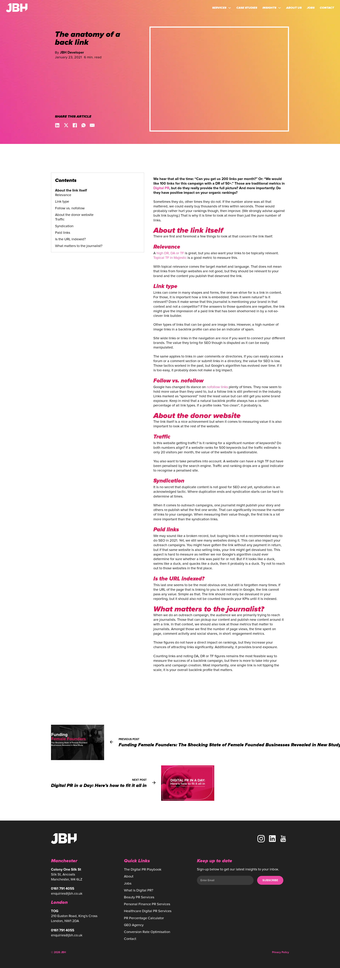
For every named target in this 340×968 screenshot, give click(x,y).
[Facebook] (74, 125)
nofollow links (217, 387)
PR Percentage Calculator (144, 918)
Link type (62, 201)
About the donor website (74, 215)
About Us (294, 8)
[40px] (272, 838)
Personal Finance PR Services (147, 904)
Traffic (59, 219)
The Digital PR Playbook (142, 869)
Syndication (64, 226)
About (128, 876)
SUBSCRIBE (270, 880)
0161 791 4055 (62, 888)
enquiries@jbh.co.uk (66, 893)
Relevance (63, 195)
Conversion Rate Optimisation (147, 932)
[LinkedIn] (57, 125)
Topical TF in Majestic (170, 257)
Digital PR (161, 188)
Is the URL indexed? (70, 239)
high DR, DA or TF (170, 253)
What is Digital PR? (138, 890)
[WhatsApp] (83, 125)
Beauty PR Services (139, 897)
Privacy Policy (280, 952)
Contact (327, 8)
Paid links (62, 232)
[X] (66, 125)
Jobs (310, 8)
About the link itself (71, 190)
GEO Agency (134, 925)
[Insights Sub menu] (279, 7)
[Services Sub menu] (229, 7)
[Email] (92, 125)
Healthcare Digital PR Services (147, 911)
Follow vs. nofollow (70, 208)
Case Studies (246, 8)
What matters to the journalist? (78, 246)
